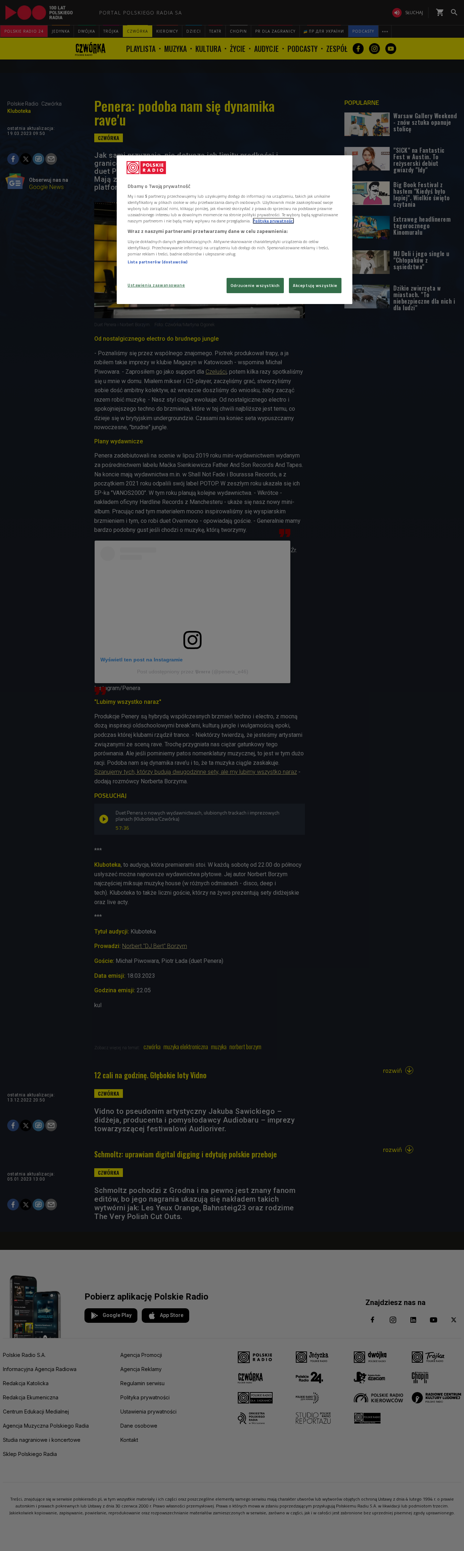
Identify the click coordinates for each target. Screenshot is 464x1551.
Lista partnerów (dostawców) (157, 262)
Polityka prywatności (273, 221)
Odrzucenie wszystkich (255, 285)
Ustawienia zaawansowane (156, 285)
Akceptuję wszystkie (315, 285)
